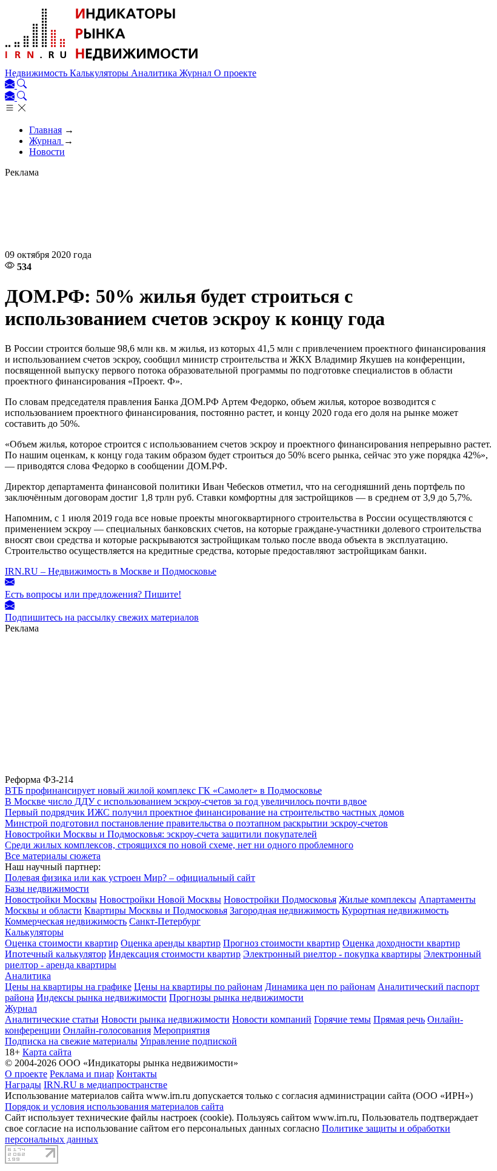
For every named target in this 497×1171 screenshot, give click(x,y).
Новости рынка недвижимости (165, 1019)
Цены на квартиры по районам (198, 986)
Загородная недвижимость (284, 910)
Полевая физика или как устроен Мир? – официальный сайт (130, 877)
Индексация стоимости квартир (174, 954)
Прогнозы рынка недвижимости (236, 997)
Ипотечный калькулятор (55, 954)
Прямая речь (399, 1019)
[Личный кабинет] (11, 85)
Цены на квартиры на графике (68, 986)
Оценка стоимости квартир (61, 943)
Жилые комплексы (377, 899)
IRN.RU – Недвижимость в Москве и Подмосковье (110, 571)
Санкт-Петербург (165, 921)
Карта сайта (47, 1052)
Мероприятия (181, 1030)
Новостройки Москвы (51, 899)
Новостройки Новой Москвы (160, 899)
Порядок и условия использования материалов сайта (114, 1106)
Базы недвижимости (47, 888)
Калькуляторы (100, 73)
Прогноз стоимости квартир (281, 943)
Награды (23, 1085)
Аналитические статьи (52, 1019)
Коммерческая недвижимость (66, 921)
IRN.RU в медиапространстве (105, 1085)
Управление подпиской (188, 1041)
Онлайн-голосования (107, 1030)
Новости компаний (272, 1019)
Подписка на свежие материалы (71, 1041)
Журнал (196, 73)
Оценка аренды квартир (171, 943)
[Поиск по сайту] (22, 85)
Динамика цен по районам (320, 986)
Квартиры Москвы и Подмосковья (155, 910)
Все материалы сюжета (53, 856)
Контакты (136, 1074)
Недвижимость (37, 73)
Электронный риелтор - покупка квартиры (332, 954)
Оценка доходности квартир (401, 943)
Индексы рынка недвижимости (101, 997)
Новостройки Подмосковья (280, 899)
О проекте (235, 73)
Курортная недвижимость (395, 910)
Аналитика (155, 73)
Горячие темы (342, 1019)
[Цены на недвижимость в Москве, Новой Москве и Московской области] (102, 62)
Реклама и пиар (82, 1074)
